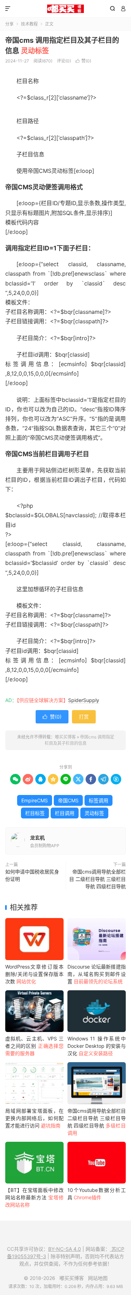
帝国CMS (68, 800)
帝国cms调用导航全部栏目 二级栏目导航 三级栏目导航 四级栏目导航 (97, 879)
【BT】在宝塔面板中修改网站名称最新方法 (34, 1197)
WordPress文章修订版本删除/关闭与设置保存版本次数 (34, 974)
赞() (83, 60)
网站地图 (98, 1278)
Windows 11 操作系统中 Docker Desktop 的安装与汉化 (96, 1046)
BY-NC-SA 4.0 (64, 1249)
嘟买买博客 (65, 9)
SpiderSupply (83, 700)
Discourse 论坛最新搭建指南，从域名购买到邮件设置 (96, 974)
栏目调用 (64, 813)
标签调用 (98, 800)
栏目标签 (35, 813)
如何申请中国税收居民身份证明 (32, 875)
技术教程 (29, 24)
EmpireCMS (34, 800)
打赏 (84, 717)
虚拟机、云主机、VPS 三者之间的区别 (34, 1046)
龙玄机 (37, 838)
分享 (9, 24)
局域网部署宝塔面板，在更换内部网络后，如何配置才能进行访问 (34, 1118)
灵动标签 (94, 813)
